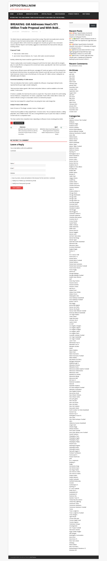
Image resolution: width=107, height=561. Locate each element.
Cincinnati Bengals (74, 202)
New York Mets (73, 404)
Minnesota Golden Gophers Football (79, 369)
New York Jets (73, 400)
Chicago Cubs (73, 198)
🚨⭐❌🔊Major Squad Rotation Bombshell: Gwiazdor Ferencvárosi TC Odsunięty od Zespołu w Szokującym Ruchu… (82, 46)
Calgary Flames (73, 178)
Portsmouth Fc (73, 455)
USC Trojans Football (75, 528)
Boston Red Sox (73, 161)
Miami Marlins (73, 357)
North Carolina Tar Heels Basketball (79, 410)
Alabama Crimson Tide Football (77, 120)
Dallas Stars (72, 228)
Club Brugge (72, 210)
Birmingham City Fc (74, 154)
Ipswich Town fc (73, 14)
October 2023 (73, 111)
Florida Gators (73, 258)
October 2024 (73, 89)
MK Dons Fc (72, 380)
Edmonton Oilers (73, 245)
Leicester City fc (73, 320)
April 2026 (72, 80)
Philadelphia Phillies (74, 442)
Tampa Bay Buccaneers (75, 500)
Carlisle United (73, 182)
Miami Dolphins (73, 350)
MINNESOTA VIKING (75, 374)
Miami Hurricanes (74, 354)
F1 (70, 253)
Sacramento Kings (74, 466)
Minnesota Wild (73, 378)
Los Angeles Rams (74, 333)
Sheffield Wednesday (75, 481)
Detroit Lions (72, 234)
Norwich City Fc (73, 413)
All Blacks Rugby (73, 124)
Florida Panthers (73, 262)
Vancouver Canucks (74, 529)
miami (71, 348)
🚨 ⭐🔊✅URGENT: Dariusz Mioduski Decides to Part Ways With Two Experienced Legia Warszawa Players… (82, 40)
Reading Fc (72, 462)
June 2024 (72, 96)
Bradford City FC (73, 165)
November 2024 (73, 87)
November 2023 (73, 110)
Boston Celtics (73, 159)
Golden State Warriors (75, 277)
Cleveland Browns (74, 206)
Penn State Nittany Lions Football (78, 432)
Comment (13, 151)
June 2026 (72, 76)
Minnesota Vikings (74, 376)
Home (12, 14)
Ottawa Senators (73, 428)
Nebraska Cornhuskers (75, 389)
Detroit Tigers (73, 240)
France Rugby (73, 269)
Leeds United (72, 316)
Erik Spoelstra (19, 123)
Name (12, 163)
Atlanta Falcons (73, 139)
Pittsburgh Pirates (74, 447)
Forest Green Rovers (75, 268)
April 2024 (72, 100)
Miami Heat (35, 31)
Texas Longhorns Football (76, 513)
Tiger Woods (72, 516)
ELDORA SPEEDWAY (75, 247)
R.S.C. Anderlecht (73, 460)
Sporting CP (72, 486)
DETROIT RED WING (75, 236)
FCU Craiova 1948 (74, 255)
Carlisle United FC (74, 183)
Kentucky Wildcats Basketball (77, 312)
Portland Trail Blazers (75, 453)
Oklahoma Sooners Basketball (77, 423)
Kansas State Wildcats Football (77, 311)
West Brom (86, 14)
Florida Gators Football (75, 260)
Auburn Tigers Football (75, 146)
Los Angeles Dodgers (75, 329)
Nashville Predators (74, 385)
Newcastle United (32, 14)
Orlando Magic (73, 427)
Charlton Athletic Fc (74, 191)
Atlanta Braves (73, 137)
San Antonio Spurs (74, 468)
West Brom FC (73, 539)
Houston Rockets (74, 284)
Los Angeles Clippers (75, 327)
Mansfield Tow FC (74, 344)
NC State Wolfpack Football (76, 387)
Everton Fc (72, 251)
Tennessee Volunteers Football (77, 507)
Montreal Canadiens (74, 382)
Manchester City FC (74, 342)
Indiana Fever (73, 290)
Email (12, 168)
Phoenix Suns (73, 443)
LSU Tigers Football (74, 339)
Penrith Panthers (73, 434)
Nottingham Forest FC (75, 415)
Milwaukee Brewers (74, 365)
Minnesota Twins (74, 372)
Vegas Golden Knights (75, 531)
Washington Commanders (76, 535)
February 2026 (73, 83)
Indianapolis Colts (74, 296)
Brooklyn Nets (73, 168)
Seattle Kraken (73, 475)
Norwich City (72, 412)
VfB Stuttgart (72, 533)
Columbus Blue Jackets (75, 217)
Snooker (71, 483)
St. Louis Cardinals (74, 488)
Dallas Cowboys (73, 225)
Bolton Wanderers (74, 155)
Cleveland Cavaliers (74, 208)
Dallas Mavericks (73, 226)
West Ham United (74, 541)
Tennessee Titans (74, 503)
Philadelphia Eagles (74, 438)
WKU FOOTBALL (73, 546)
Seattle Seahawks (74, 479)
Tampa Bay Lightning (75, 501)
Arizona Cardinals (74, 127)
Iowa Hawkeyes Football (76, 299)
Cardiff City (72, 180)
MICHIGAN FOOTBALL (75, 359)
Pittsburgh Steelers (74, 449)
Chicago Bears (73, 193)
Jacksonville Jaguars (74, 305)
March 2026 (72, 81)
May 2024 (72, 98)
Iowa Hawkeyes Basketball (76, 298)
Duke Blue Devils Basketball (76, 241)
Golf (70, 279)
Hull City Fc (72, 288)
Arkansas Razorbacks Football (77, 133)
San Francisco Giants (75, 473)
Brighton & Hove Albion (75, 167)
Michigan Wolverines (74, 361)
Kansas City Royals (74, 309)
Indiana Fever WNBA (75, 292)
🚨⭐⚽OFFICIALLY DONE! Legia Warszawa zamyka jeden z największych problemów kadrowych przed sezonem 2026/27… (81, 57)
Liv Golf (71, 324)
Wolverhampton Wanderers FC (77, 548)
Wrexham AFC (73, 550)
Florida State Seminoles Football (78, 266)
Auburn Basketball (74, 142)
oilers (70, 421)
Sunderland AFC (73, 492)
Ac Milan (20, 14)
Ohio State (72, 417)
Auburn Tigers (73, 144)
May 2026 (72, 78)
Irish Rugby (72, 303)
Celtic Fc (71, 189)
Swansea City (72, 496)
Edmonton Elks (73, 243)
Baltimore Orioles (74, 148)
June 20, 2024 (16, 31)
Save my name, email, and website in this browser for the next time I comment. (33, 178)
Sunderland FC (73, 494)
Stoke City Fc (72, 490)
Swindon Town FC (74, 498)
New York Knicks (73, 402)
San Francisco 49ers (74, 471)
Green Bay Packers (74, 281)
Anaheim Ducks (73, 125)
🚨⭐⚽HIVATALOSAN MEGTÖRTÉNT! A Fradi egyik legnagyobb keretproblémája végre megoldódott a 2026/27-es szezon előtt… (81, 51)
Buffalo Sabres (73, 172)
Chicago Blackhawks (74, 195)
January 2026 (72, 85)
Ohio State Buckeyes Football (77, 419)
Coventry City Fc (73, 219)
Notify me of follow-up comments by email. (24, 180)
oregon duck (72, 425)
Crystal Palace (47, 14)
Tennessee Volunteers (75, 505)
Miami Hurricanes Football (76, 356)
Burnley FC (72, 174)
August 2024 (72, 93)
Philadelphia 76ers (74, 436)
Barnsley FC (72, 152)
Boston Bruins (73, 157)
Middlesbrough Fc (74, 363)
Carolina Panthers (74, 187)
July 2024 (71, 95)
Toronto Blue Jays (74, 518)
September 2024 (73, 91)
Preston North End (74, 457)
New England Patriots (75, 391)
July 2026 (71, 74)
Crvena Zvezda (73, 221)
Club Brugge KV (73, 212)
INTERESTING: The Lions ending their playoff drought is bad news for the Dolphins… (37, 17)
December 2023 (73, 108)
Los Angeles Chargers (75, 326)
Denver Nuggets (73, 232)
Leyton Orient (73, 322)
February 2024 (73, 104)
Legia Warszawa (73, 318)
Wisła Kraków (73, 544)
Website (12, 173)
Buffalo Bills (72, 170)
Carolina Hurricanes (74, 185)
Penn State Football (74, 430)
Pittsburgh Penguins (74, 445)
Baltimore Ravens (74, 150)
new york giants (73, 399)
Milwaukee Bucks (74, 367)
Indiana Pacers (73, 294)
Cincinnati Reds (73, 204)
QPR (70, 458)
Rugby (71, 464)
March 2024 (72, 102)
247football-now (25, 31)
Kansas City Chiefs (74, 307)
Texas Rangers (73, 514)
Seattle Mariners (73, 477)
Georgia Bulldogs (74, 273)
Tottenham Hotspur (74, 524)
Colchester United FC (75, 213)
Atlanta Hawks (73, 140)
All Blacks (71, 122)
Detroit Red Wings (74, 238)
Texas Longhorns (74, 511)
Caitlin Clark (72, 176)
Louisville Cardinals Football (76, 335)
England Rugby (73, 249)
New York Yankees (74, 406)
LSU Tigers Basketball (75, 337)
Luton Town (72, 341)
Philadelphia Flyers (74, 440)
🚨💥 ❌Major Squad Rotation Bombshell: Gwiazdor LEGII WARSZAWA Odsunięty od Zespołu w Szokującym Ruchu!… (80, 35)
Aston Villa (72, 135)
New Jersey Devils (74, 393)
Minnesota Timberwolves (76, 370)
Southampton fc (73, 485)
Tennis (71, 509)
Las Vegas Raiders (74, 314)
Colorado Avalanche (74, 215)
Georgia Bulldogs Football (76, 275)
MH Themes (33, 557)
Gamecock (72, 271)
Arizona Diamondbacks (75, 129)
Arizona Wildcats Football (76, 131)
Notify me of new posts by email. (21, 183)
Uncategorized (60, 14)
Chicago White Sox (74, 200)
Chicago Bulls (73, 197)
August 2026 (72, 72)
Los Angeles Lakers (74, 331)
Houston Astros (73, 283)
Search (71, 22)
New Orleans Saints (74, 397)
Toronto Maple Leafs (75, 520)
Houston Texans (73, 286)
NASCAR (71, 384)
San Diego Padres (74, 470)
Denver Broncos (73, 230)
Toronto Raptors (73, 522)
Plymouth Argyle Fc (74, 451)
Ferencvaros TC (73, 256)
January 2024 (72, 106)
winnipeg (71, 543)
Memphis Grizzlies (74, 346)
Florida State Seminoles (75, 264)
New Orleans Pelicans (75, 395)
